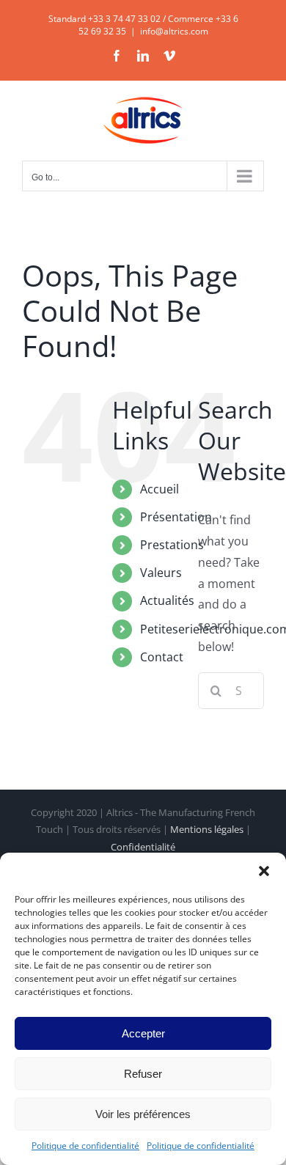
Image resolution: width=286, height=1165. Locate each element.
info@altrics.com (174, 31)
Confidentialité (143, 846)
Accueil (159, 489)
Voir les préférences (143, 1114)
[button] (264, 871)
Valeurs (161, 573)
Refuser (143, 1073)
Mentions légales (206, 829)
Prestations (172, 545)
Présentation (176, 517)
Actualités (167, 600)
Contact (161, 657)
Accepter (143, 1033)
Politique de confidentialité (85, 1145)
